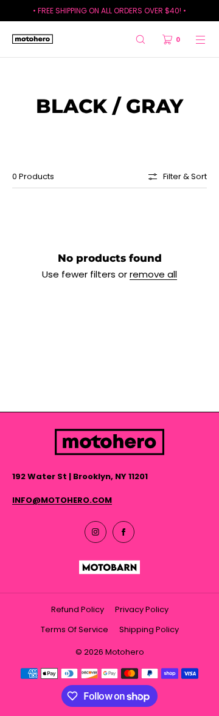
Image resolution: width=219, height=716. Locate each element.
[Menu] (193, 39)
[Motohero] (32, 39)
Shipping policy (149, 629)
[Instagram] (95, 532)
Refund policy (77, 609)
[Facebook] (123, 532)
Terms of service (74, 629)
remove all (153, 274)
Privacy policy (142, 609)
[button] (140, 39)
